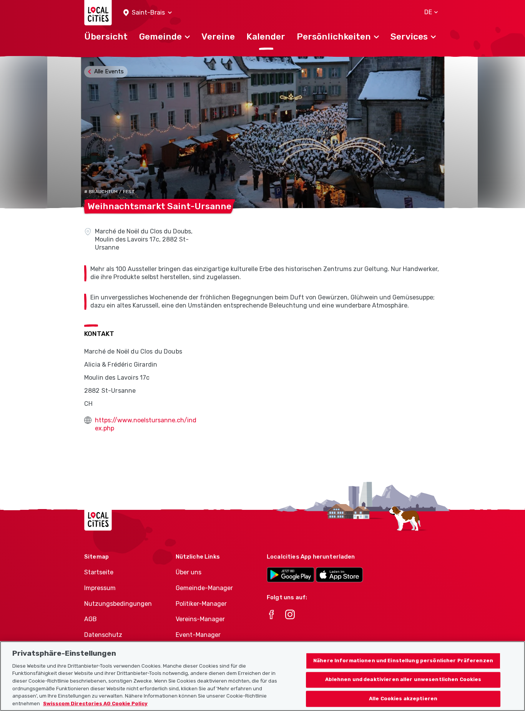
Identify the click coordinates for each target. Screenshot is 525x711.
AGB (90, 619)
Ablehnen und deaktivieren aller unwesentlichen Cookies (403, 680)
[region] (262, 676)
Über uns (188, 572)
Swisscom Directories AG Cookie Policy (95, 703)
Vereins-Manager (200, 619)
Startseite (98, 572)
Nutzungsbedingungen (118, 603)
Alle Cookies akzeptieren (403, 699)
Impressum (100, 588)
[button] (147, 13)
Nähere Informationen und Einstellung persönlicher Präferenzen (403, 660)
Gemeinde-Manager (204, 588)
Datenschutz (103, 634)
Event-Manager (198, 634)
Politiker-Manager (201, 603)
